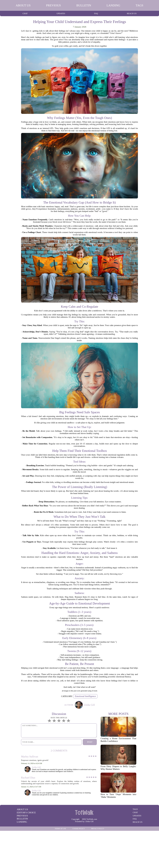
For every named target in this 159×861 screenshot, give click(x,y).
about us (23, 5)
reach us (132, 13)
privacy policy (97, 828)
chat (25, 13)
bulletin (83, 5)
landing (113, 5)
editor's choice (26, 812)
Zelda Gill (89, 821)
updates (61, 13)
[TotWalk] (84, 812)
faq (96, 13)
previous (53, 5)
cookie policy (78, 828)
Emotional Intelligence (85, 696)
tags (139, 5)
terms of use (60, 828)
